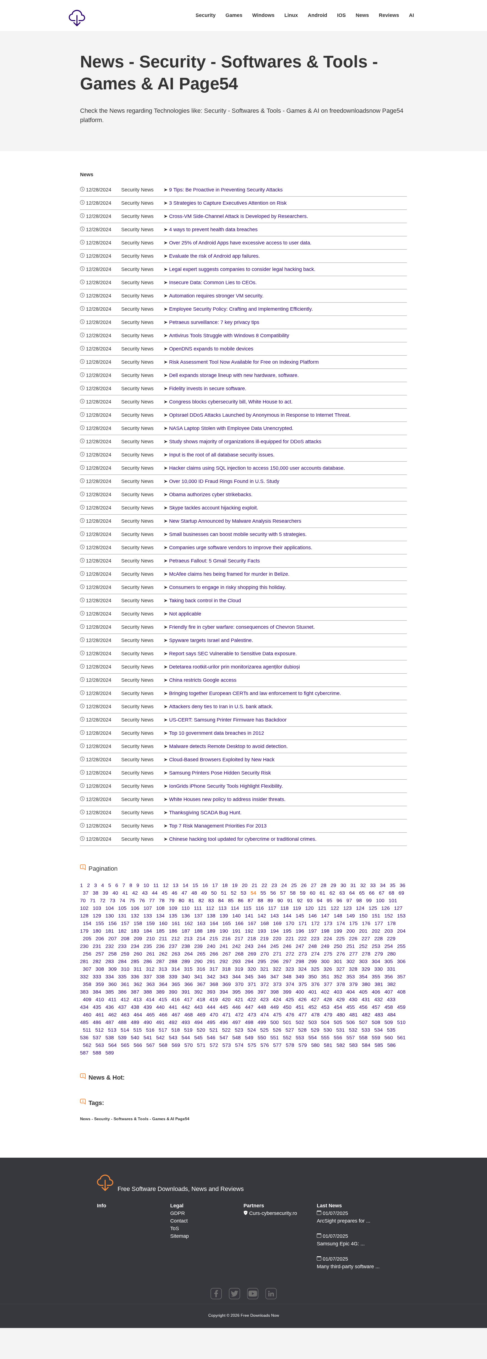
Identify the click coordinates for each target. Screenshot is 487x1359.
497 (236, 1022)
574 (239, 1045)
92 (300, 900)
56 (273, 893)
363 (150, 984)
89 (270, 900)
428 (328, 999)
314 (175, 969)
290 (198, 961)
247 (300, 946)
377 (328, 984)
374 (290, 984)
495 (211, 1022)
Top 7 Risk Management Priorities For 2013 (218, 826)
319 (239, 969)
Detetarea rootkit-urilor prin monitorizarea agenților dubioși (234, 667)
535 (391, 1030)
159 (150, 923)
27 (313, 885)
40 (115, 893)
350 (312, 976)
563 (100, 1045)
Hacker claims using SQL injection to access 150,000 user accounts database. (257, 468)
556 (338, 1037)
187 (185, 931)
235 (147, 946)
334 (109, 976)
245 (274, 946)
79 (171, 900)
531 (340, 1030)
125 (373, 908)
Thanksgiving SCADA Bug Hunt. (205, 812)
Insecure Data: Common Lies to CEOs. (213, 282)
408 (401, 992)
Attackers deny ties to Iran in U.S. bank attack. (221, 706)
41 (125, 893)
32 (363, 885)
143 (274, 916)
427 (315, 999)
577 (277, 1045)
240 (211, 946)
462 (112, 1015)
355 (376, 976)
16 (205, 885)
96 (339, 900)
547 (224, 1037)
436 (109, 1007)
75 (132, 900)
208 (125, 938)
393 (211, 992)
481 (353, 1015)
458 (388, 1007)
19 (235, 885)
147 (325, 916)
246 (287, 946)
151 (376, 916)
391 (185, 992)
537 (97, 1037)
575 (252, 1045)
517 (163, 1030)
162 (188, 923)
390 (173, 992)
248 (312, 946)
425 (289, 999)
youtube (252, 1293)
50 (214, 893)
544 (185, 1037)
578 (290, 1045)
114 (235, 908)
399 (287, 992)
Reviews (389, 15)
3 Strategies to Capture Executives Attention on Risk (228, 203)
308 (100, 969)
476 (290, 1015)
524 (251, 1030)
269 (252, 954)
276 (341, 954)
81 (191, 900)
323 (289, 969)
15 (195, 885)
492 (173, 1022)
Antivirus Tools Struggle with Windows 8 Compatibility (229, 335)
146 (312, 916)
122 (335, 908)
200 (350, 931)
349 (300, 976)
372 (264, 984)
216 (226, 938)
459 (401, 1007)
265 (201, 954)
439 (147, 1007)
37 (85, 893)
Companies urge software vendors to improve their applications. (240, 547)
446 (236, 1007)
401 (312, 992)
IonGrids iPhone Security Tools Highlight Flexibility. (226, 786)
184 (147, 931)
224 (328, 938)
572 (214, 1045)
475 (277, 1015)
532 (353, 1030)
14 (185, 885)
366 (188, 984)
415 (163, 999)
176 (366, 923)
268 (239, 954)
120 (309, 908)
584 (366, 1045)
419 (213, 999)
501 (287, 1022)
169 (277, 923)
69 (401, 893)
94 (319, 900)
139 (224, 916)
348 (287, 976)
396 (249, 992)
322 (277, 969)
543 (173, 1037)
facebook (216, 1293)
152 (388, 916)
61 (322, 893)
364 (163, 984)
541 (147, 1037)
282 (97, 961)
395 (236, 992)
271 (277, 954)
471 (226, 1015)
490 (147, 1022)
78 (162, 900)
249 (325, 946)
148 (338, 916)
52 (233, 893)
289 (185, 961)
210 (150, 938)
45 (164, 893)
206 (100, 938)
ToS (174, 1228)
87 (250, 900)
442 (185, 1007)
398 (274, 992)
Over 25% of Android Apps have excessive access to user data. (240, 243)
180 (97, 931)
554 (312, 1037)
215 (213, 938)
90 (280, 900)
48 (194, 893)
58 (293, 893)
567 (150, 1045)
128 (84, 916)
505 (338, 1022)
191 (236, 931)
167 (252, 923)
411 (112, 999)
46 (174, 893)
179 (84, 931)
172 (315, 923)
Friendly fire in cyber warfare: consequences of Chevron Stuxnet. (242, 627)
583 (353, 1045)
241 (224, 946)
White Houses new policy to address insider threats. (227, 799)
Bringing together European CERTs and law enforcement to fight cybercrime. (255, 693)
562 (87, 1045)
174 (341, 923)
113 (222, 908)
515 (137, 1030)
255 (401, 946)
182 (122, 931)
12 (166, 885)
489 (135, 1022)
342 (211, 976)
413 (137, 999)
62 (332, 893)
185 (160, 931)
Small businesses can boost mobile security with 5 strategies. (238, 534)
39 (105, 893)
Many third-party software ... (348, 1266)
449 (274, 1007)
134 (160, 916)
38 (95, 893)
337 (147, 976)
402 (325, 992)
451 (300, 1007)
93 (310, 900)
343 (224, 976)
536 (84, 1037)
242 (236, 946)
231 (97, 946)
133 (147, 916)
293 (236, 961)
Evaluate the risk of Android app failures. (214, 256)
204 (401, 931)
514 (125, 1030)
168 (264, 923)
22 (264, 885)
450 (287, 1007)
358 (87, 984)
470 (214, 1015)
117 (272, 908)
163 (201, 923)
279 (379, 954)
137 (198, 916)
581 (328, 1045)
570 (188, 1045)
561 (401, 1037)
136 (185, 916)
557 (350, 1037)
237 (173, 946)
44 (155, 893)
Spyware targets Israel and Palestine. (211, 640)
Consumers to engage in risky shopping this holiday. (227, 587)
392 (198, 992)
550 (262, 1037)
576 (264, 1045)
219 (264, 938)
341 (198, 976)
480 (341, 1015)
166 (239, 923)
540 (135, 1037)
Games (233, 15)
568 (163, 1045)
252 (363, 946)
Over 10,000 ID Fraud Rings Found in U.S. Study (224, 481)
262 (163, 954)
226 (353, 938)
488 (122, 1022)
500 (274, 1022)
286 (147, 961)
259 (125, 954)
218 (251, 938)
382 (391, 984)
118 (284, 908)
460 (87, 1015)
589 (109, 1053)
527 (289, 1030)
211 (163, 938)
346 (262, 976)
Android (317, 15)
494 (198, 1022)
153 (401, 916)
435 (97, 1007)
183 (135, 931)
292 (224, 961)
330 (378, 969)
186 (173, 931)
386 (122, 992)
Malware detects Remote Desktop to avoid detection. (228, 746)
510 (401, 1022)
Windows (263, 15)
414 (150, 999)
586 (391, 1045)
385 (109, 992)
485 (84, 1022)
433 (391, 999)
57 (283, 893)
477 (302, 1015)
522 (226, 1030)
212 (175, 938)
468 (188, 1015)
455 (350, 1007)
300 (325, 961)
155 (100, 923)
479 (328, 1015)
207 (112, 938)
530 (328, 1030)
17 (215, 885)
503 (312, 1022)
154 (87, 923)
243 (249, 946)
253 (376, 946)
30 (343, 885)
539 (122, 1037)
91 (290, 900)
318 (226, 969)
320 (251, 969)
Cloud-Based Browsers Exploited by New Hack (222, 759)
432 (378, 999)
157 (125, 923)
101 (393, 900)
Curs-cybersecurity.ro (272, 1213)
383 (84, 992)
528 (302, 1030)
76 (142, 900)
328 (353, 969)
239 (198, 946)
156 (112, 923)
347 (274, 976)
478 (315, 1015)
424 (277, 999)
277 (353, 954)
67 (381, 893)
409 (87, 999)
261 (150, 954)
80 (181, 900)
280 (391, 954)
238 (185, 946)
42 (135, 893)
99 (369, 900)
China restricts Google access (202, 680)
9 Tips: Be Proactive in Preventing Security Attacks (226, 190)
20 (244, 885)
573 (226, 1045)
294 (249, 961)
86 (241, 900)
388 (147, 992)
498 (249, 1022)
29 (333, 885)
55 (263, 893)
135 (173, 916)
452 (312, 1007)
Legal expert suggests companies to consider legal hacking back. (242, 269)
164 (214, 923)
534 (378, 1030)
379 (353, 984)
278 (366, 954)
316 (201, 969)
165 (226, 923)
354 (363, 976)
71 (93, 900)
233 (122, 946)
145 (300, 916)
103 (97, 908)
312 (150, 969)
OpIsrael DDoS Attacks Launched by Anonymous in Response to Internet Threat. (260, 415)
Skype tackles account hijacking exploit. (213, 508)
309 (112, 969)
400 (300, 992)
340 (185, 976)
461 (100, 1015)
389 (160, 992)
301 (338, 961)
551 (274, 1037)
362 (138, 984)
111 (198, 908)
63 (342, 893)
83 (211, 900)
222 (302, 938)
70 (83, 900)
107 (147, 908)
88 (260, 900)
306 (401, 961)
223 (315, 938)
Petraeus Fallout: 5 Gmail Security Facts (214, 561)
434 (84, 1007)
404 (350, 992)
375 (302, 984)
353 (350, 976)
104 (109, 908)
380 (366, 984)
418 (201, 999)
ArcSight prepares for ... (343, 1221)
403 (338, 992)
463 (125, 1015)
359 (100, 984)
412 (125, 999)
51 (224, 893)
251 (350, 946)
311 (138, 969)
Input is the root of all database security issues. (222, 455)
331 (391, 969)
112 (210, 908)
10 (146, 885)
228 (378, 938)
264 (188, 954)
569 (176, 1045)
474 (264, 1015)
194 (274, 931)
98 (359, 900)
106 (135, 908)
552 (287, 1037)
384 (97, 992)
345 (249, 976)
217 (239, 938)
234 (135, 946)
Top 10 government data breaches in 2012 (216, 733)
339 (173, 976)
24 (284, 885)
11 (156, 885)
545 (198, 1037)
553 (300, 1037)
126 (385, 908)
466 (163, 1015)
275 (328, 954)
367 (201, 984)
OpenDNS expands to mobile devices (211, 349)
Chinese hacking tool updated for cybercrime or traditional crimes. (242, 839)
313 (163, 969)
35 (392, 885)
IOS (341, 15)
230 (84, 946)
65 (362, 893)
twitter (234, 1293)
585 (379, 1045)
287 (160, 961)
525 (264, 1030)
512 (99, 1030)
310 (125, 969)
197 (312, 931)
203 (388, 931)
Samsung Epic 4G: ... (341, 1244)
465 (150, 1015)
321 (264, 969)
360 (112, 984)
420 (226, 999)
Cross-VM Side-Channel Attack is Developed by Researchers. (238, 216)
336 (135, 976)
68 (391, 893)
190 (224, 931)
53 (243, 893)
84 (221, 900)
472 (239, 1015)
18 (225, 885)
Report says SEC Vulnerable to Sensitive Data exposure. (233, 653)
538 (109, 1037)
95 (329, 900)
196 (300, 931)
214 (201, 938)
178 (391, 923)
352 (338, 976)
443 (198, 1007)
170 (290, 923)
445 (224, 1007)
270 (264, 954)
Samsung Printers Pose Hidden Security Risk (220, 773)
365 (176, 984)
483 (379, 1015)
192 (249, 931)
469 (201, 1015)
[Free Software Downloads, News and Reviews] (102, 19)
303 (363, 961)
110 (185, 908)
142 (262, 916)
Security (206, 15)
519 (188, 1030)
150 (363, 916)
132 (135, 916)
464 (138, 1015)
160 (163, 923)
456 (363, 1007)
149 (350, 916)
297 (287, 961)
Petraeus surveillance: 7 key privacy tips (214, 322)
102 (84, 908)
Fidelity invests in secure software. (207, 388)
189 (211, 931)
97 (349, 900)
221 (289, 938)
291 (211, 961)
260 (138, 954)
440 (160, 1007)
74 (122, 900)
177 (379, 923)
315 (188, 969)
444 (211, 1007)
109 (173, 908)
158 (138, 923)
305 (388, 961)
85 (231, 900)
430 (353, 999)
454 (338, 1007)
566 (138, 1045)
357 (401, 976)
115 (247, 908)
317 (213, 969)
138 (211, 916)
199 (338, 931)
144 (287, 916)
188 (198, 931)
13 (175, 885)
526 (277, 1030)
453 (325, 1007)
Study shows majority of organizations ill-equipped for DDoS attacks (245, 441)
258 (112, 954)
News (362, 15)
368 (214, 984)
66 (372, 893)
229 (391, 938)
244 (262, 946)
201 (363, 931)
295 (262, 961)
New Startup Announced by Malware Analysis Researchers (235, 521)
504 (325, 1022)
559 (376, 1037)
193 (262, 931)
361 (125, 984)
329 (366, 969)
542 (160, 1037)
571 (201, 1045)
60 (312, 893)
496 (224, 1022)
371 (252, 984)
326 (328, 969)
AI (411, 15)
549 (249, 1037)
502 (300, 1022)
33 (373, 885)
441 (173, 1007)
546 (211, 1037)
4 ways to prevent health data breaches (213, 229)
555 (325, 1037)
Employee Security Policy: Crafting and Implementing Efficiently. (241, 309)
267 (226, 954)
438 (135, 1007)
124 (360, 908)
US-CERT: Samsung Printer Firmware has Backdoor (228, 720)
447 (249, 1007)
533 (366, 1030)
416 (175, 999)
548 (236, 1037)
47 (184, 893)
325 (315, 969)
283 (109, 961)
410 (100, 999)
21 (254, 885)
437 (122, 1007)
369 (226, 984)
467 (176, 1015)
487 (109, 1022)
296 (274, 961)
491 (160, 1022)
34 (383, 885)
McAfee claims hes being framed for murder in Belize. (229, 574)
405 (363, 992)
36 (402, 885)
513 (112, 1030)
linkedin (271, 1293)
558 (363, 1037)
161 (176, 923)
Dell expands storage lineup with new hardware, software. (234, 375)
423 (264, 999)
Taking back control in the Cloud (205, 600)
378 (341, 984)
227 (366, 938)
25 (294, 885)
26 (304, 885)
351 (325, 976)
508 (376, 1022)
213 (188, 938)
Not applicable (185, 614)
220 (277, 938)
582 (341, 1045)
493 (185, 1022)
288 (173, 961)
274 (315, 954)
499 (262, 1022)
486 (97, 1022)
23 (274, 885)
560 (388, 1037)
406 (376, 992)
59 (303, 893)
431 (366, 999)
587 (84, 1053)
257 (100, 954)
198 (325, 931)
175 (353, 923)
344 (236, 976)
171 (302, 923)
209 (138, 938)
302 (350, 961)
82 (201, 900)
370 (239, 984)
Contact (179, 1221)
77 (152, 900)
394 (224, 992)
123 (347, 908)
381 (379, 984)
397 (262, 992)
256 (87, 954)
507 (363, 1022)
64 (352, 893)
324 (302, 969)
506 (350, 1022)
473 (252, 1015)
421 (239, 999)
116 (260, 908)
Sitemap (179, 1236)
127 (398, 908)
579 (302, 1045)
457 (376, 1007)
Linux (291, 15)
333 (97, 976)
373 (277, 984)
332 (84, 976)
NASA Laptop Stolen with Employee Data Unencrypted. (231, 428)
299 (312, 961)
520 (201, 1030)
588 (97, 1053)
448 (262, 1007)
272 (290, 954)
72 (102, 900)
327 (340, 969)
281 (84, 961)
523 (239, 1030)
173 (328, 923)
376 (315, 984)
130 (109, 916)
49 (204, 893)
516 (150, 1030)
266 (214, 954)
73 (112, 900)
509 (388, 1022)
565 (125, 1045)
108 (160, 908)
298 (300, 961)
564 (112, 1045)
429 (340, 999)
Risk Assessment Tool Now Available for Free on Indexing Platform (244, 362)
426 (302, 999)
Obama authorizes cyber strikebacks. (211, 494)
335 (122, 976)
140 (236, 916)
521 (213, 1030)
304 (376, 961)
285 (135, 961)
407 (388, 992)
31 (353, 885)
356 (388, 976)
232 (109, 946)
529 (315, 1030)
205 (87, 938)
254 (388, 946)
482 (366, 1015)
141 (249, 916)
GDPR (177, 1213)
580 (315, 1045)
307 (87, 969)
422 (251, 999)
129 (97, 916)
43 (145, 893)
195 (287, 931)
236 (160, 946)
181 (109, 931)
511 (87, 1030)
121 (322, 908)
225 (340, 938)
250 (338, 946)
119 (297, 908)
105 (122, 908)
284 (122, 961)
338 (160, 976)
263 (176, 954)
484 (391, 1015)
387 (135, 992)
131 (122, 916)
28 (323, 885)
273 (302, 954)
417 (188, 999)
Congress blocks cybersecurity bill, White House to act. (231, 402)
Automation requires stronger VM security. (216, 296)
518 (175, 1030)
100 (380, 900)
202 (376, 931)
